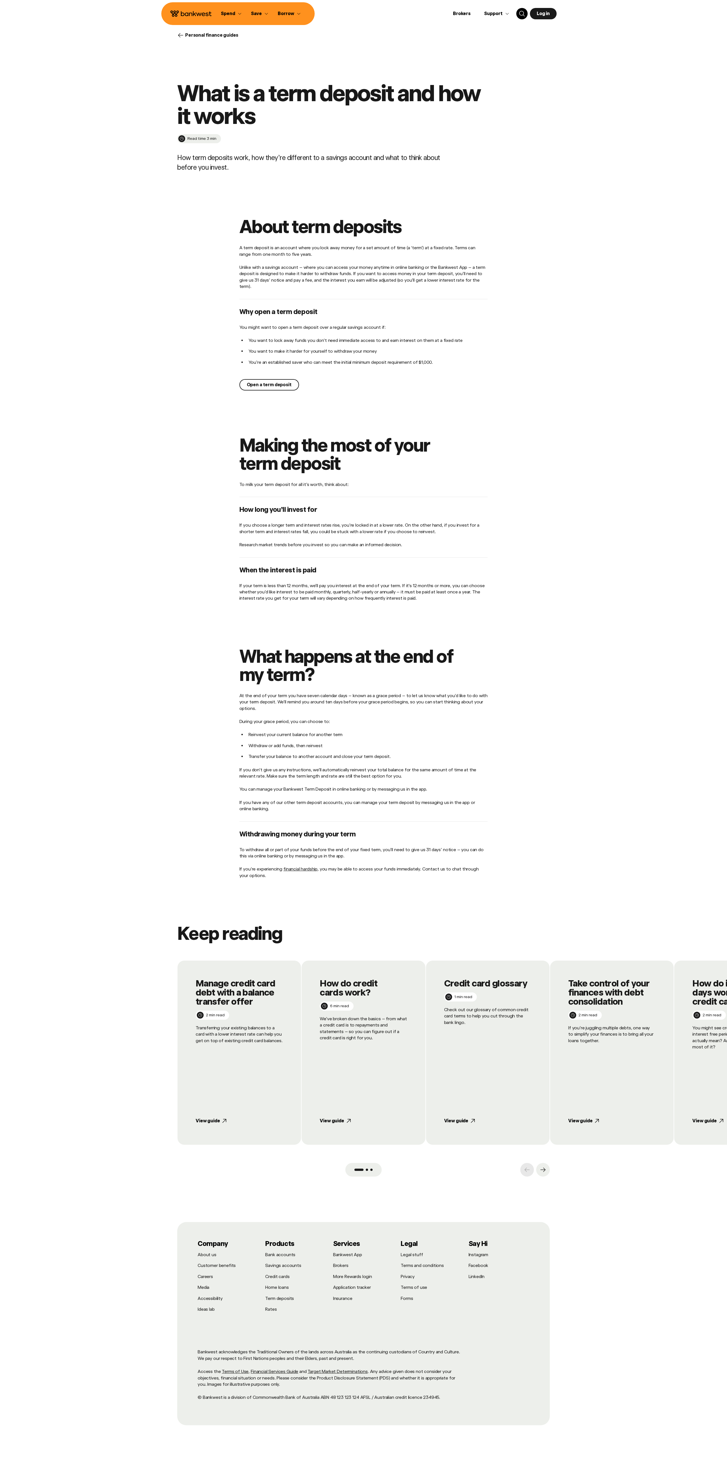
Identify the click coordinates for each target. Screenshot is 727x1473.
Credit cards (277, 1276)
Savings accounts (283, 1265)
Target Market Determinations (338, 1371)
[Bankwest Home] (191, 14)
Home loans (277, 1287)
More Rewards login (352, 1276)
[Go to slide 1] (359, 1170)
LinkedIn (477, 1276)
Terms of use (414, 1287)
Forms (407, 1298)
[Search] (522, 13)
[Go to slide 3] (371, 1170)
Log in (543, 13)
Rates (271, 1309)
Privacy (408, 1276)
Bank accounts (280, 1254)
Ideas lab (206, 1309)
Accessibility (210, 1298)
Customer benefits (217, 1265)
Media (203, 1287)
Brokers (462, 13)
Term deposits (279, 1298)
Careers (205, 1276)
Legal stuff (412, 1254)
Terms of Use (235, 1371)
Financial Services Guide (274, 1371)
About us (207, 1254)
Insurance (342, 1298)
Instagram (478, 1254)
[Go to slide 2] (367, 1170)
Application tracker (352, 1287)
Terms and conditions (422, 1265)
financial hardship (300, 869)
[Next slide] (543, 1170)
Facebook (478, 1265)
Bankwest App (347, 1254)
